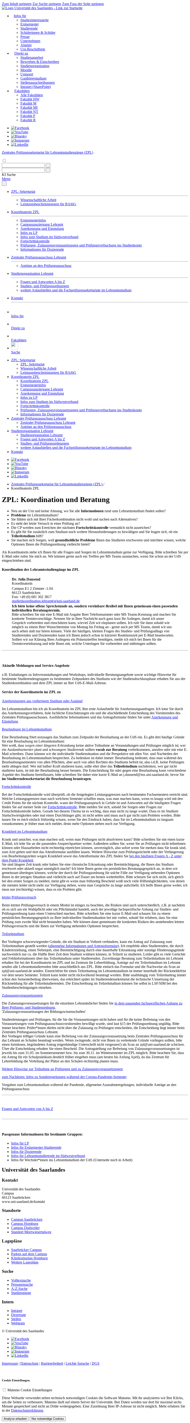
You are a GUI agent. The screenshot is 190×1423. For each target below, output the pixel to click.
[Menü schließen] (4, 183)
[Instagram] (20, 140)
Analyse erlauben (15, 1418)
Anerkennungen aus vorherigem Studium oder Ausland (42, 701)
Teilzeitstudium (13, 934)
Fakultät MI (29, 107)
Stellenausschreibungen (37, 82)
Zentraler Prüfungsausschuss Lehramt (38, 257)
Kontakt (17, 298)
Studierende (29, 28)
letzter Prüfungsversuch (19, 897)
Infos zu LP (29, 233)
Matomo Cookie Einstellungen (29, 1390)
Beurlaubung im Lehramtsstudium (27, 729)
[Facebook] (20, 128)
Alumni (26, 45)
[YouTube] (19, 132)
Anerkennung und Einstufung (42, 229)
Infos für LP (20, 1143)
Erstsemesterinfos (33, 220)
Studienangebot (31, 57)
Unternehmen (30, 41)
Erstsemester (29, 24)
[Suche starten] (48, 165)
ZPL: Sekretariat (23, 191)
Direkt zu (21, 53)
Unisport (26, 74)
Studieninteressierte (34, 20)
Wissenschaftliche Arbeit (38, 200)
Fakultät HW (29, 99)
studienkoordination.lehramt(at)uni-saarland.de (46, 601)
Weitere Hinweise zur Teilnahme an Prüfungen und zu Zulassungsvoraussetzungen (62, 1069)
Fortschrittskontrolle (35, 241)
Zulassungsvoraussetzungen (22, 995)
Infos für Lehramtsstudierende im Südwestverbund (48, 1156)
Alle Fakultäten (31, 95)
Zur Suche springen (46, 4)
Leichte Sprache (77, 1363)
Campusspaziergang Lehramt (41, 224)
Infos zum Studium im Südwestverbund (49, 237)
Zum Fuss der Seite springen (83, 4)
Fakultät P (27, 116)
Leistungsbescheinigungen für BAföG (48, 204)
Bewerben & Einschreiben (39, 62)
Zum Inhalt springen (17, 4)
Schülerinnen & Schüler (37, 32)
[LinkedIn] (19, 145)
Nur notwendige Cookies (48, 1418)
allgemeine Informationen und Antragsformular (83, 946)
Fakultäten (22, 91)
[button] (9, 175)
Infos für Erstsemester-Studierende (36, 1147)
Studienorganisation (34, 66)
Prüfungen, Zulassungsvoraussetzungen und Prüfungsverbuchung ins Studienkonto (81, 245)
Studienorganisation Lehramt (32, 273)
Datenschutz (29, 1363)
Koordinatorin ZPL (25, 212)
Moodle (26, 70)
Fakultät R (28, 120)
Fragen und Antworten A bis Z (42, 282)
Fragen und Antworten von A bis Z (27, 1109)
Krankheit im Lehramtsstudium (24, 831)
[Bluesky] (19, 136)
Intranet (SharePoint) (35, 87)
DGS (95, 1363)
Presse (25, 37)
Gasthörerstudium (33, 78)
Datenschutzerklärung (27, 1410)
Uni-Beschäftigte (32, 49)
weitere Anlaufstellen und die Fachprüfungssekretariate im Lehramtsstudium (75, 290)
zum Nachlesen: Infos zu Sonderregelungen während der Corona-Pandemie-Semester (64, 1077)
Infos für (20, 16)
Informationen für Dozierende (42, 249)
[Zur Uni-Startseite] (42, 8)
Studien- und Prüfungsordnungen (44, 286)
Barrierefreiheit (52, 1363)
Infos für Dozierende (26, 1152)
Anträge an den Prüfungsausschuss (45, 266)
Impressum (10, 1363)
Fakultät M (28, 103)
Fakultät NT (29, 112)
